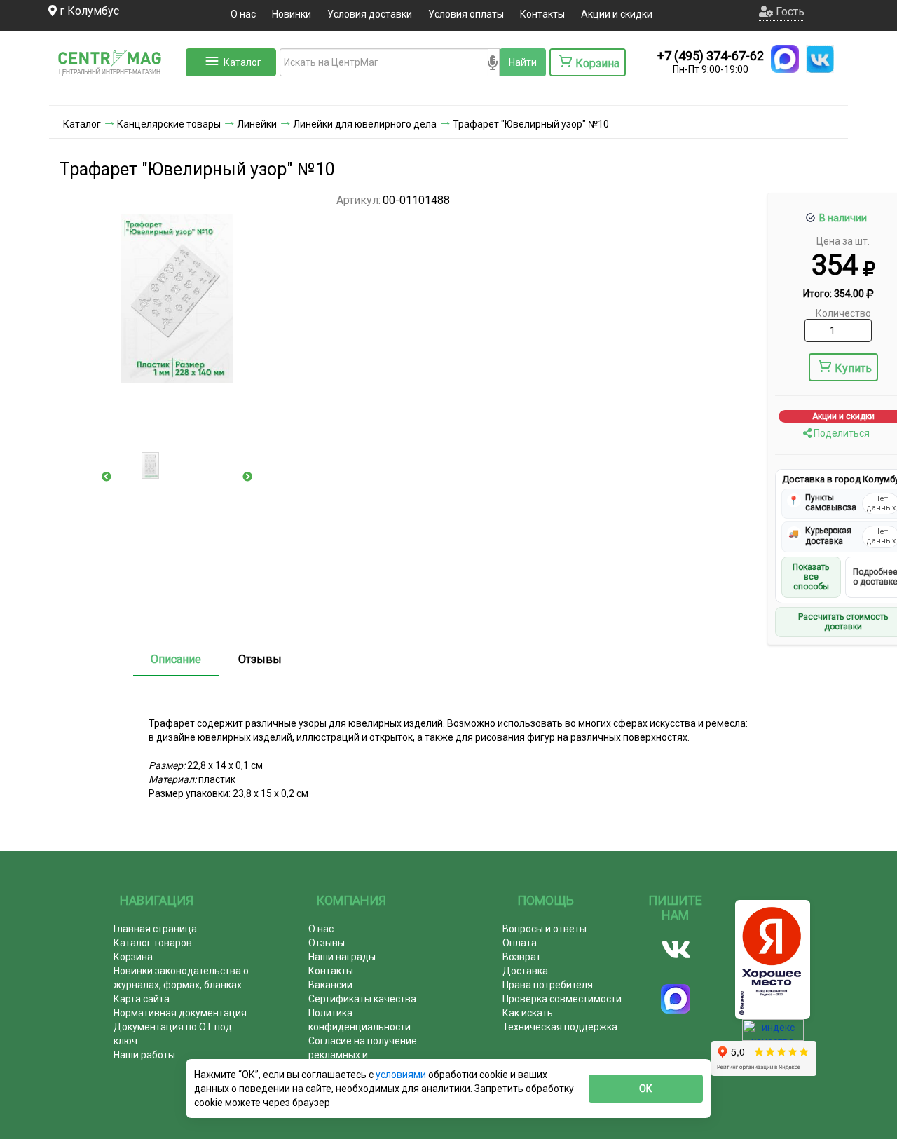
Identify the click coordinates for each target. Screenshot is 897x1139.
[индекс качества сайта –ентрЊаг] (773, 1034)
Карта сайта (142, 998)
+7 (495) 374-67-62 (710, 55)
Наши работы (144, 1054)
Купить (853, 368)
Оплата (519, 942)
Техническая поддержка (559, 1026)
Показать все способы (811, 577)
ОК (645, 1088)
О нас (243, 14)
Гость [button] (788, 11)
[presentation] (107, 476)
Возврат (521, 956)
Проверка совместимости (562, 998)
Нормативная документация (180, 1012)
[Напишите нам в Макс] (785, 59)
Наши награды (342, 956)
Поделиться (841, 433)
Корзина (133, 956)
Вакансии (330, 984)
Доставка (525, 970)
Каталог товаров (153, 942)
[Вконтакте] (676, 949)
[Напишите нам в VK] (820, 59)
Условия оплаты (466, 14)
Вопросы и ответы (544, 928)
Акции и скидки (616, 14)
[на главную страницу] (115, 91)
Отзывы (260, 659)
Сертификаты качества (362, 998)
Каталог (242, 62)
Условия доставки (369, 14)
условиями (402, 1074)
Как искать (527, 1012)
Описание (176, 659)
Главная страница (155, 928)
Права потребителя (547, 984)
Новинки (291, 14)
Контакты (542, 14)
